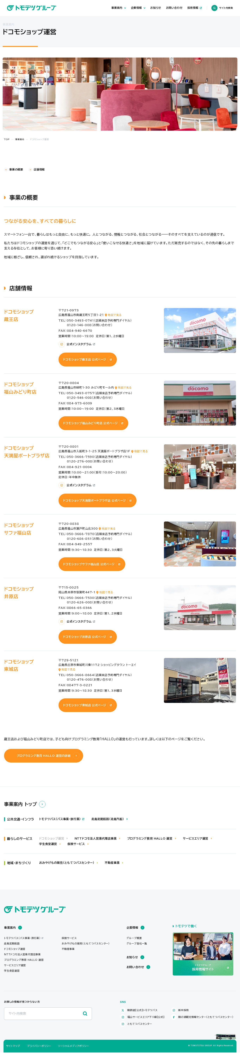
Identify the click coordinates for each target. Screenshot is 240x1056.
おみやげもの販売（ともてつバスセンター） (86, 943)
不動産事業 (68, 949)
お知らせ (155, 7)
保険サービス (69, 938)
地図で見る (115, 315)
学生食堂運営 (12, 971)
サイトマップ (13, 1046)
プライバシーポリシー (39, 1046)
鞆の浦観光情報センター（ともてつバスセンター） (205, 1017)
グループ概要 (134, 938)
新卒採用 (183, 1010)
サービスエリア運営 (15, 965)
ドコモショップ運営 (14, 949)
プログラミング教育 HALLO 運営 (24, 960)
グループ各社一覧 (137, 943)
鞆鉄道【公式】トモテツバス (142, 1010)
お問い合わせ (174, 7)
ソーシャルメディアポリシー (73, 1046)
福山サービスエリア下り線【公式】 (146, 1017)
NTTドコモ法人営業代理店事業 (22, 954)
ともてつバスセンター (139, 1024)
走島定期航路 (12, 943)
